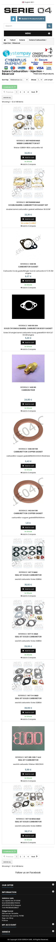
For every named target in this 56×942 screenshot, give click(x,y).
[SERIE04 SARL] (28, 10)
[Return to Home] (4, 40)
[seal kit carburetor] (28, 738)
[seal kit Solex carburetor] (28, 553)
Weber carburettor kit (28, 143)
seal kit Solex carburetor (28, 575)
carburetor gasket (28, 266)
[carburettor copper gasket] (28, 430)
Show (33, 80)
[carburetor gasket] (28, 245)
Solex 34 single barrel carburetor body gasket (28, 328)
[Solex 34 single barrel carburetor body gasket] (28, 307)
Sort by (5, 80)
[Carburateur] (28, 368)
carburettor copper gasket (28, 451)
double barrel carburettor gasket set (28, 205)
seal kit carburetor (28, 760)
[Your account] (13, 18)
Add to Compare (29, 164)
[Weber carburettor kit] (28, 122)
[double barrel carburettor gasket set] (28, 183)
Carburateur (28, 390)
